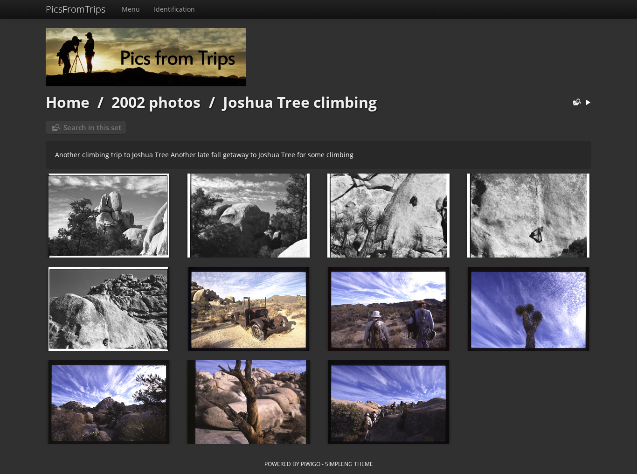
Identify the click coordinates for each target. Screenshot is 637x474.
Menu (131, 9)
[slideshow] (588, 102)
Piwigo (310, 463)
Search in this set (92, 127)
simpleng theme (349, 463)
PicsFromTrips (75, 9)
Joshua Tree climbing (300, 102)
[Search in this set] (575, 102)
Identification (174, 9)
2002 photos (156, 102)
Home (68, 102)
